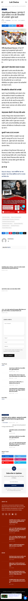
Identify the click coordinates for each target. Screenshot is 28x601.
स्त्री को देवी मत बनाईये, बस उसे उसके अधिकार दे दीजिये (11, 288)
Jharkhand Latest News (7, 223)
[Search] (26, 2)
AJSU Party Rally (6, 217)
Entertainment (5, 414)
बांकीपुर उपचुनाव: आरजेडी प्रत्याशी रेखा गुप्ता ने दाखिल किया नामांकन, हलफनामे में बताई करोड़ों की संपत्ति (17, 564)
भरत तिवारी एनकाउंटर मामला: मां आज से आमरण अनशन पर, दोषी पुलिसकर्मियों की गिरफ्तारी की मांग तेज (17, 581)
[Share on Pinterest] (19, 26)
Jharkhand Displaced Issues (8, 221)
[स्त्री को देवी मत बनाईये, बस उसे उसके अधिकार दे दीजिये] (14, 280)
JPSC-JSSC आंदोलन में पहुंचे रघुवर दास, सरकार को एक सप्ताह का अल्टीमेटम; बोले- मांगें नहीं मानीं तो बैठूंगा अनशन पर (17, 538)
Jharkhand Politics (15, 225)
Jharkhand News (5, 225)
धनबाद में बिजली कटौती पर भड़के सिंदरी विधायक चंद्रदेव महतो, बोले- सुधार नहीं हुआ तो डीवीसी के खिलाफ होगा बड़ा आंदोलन (17, 390)
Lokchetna (8, 20)
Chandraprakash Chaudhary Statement (10, 219)
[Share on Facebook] (5, 26)
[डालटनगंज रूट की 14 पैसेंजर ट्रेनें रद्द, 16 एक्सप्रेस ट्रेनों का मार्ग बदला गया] (5, 383)
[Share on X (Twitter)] (12, 26)
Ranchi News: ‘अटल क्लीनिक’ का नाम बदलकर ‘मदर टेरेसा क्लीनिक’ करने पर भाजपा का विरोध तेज (13, 174)
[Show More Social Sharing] (25, 26)
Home (3, 6)
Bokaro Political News (16, 217)
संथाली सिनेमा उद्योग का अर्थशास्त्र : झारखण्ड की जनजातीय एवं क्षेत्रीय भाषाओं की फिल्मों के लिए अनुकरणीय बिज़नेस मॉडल (14, 419)
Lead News (4, 9)
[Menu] (2, 2)
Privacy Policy (13, 490)
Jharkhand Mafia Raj (18, 223)
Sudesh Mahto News (6, 227)
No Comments (22, 20)
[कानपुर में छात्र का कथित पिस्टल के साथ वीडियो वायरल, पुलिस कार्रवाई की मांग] (5, 369)
